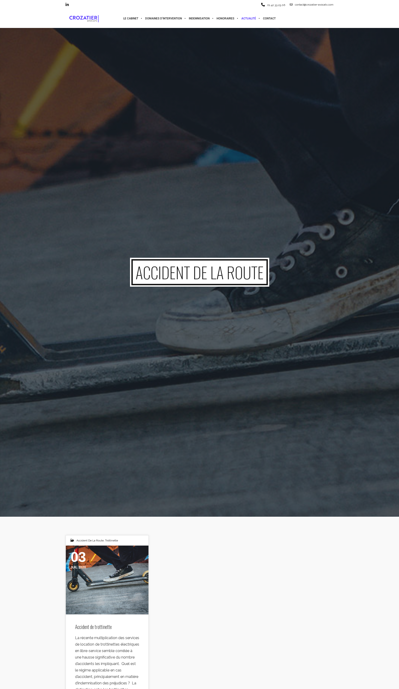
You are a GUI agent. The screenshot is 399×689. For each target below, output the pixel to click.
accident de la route (90, 540)
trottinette (111, 540)
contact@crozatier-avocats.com (314, 4)
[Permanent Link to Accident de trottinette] (107, 580)
